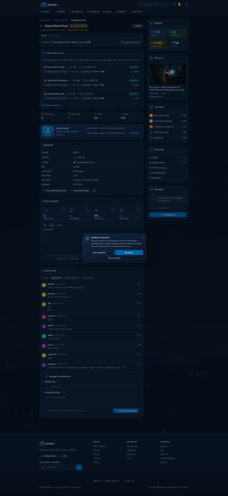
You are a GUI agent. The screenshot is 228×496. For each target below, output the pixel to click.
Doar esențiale (99, 252)
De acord (129, 252)
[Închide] (143, 237)
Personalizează (114, 258)
